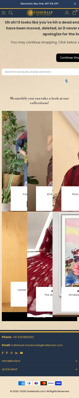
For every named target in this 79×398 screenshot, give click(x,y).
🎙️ (66, 81)
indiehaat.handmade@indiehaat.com (37, 345)
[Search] (10, 12)
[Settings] (67, 12)
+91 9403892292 (23, 337)
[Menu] (3, 12)
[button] (74, 12)
